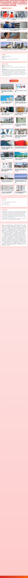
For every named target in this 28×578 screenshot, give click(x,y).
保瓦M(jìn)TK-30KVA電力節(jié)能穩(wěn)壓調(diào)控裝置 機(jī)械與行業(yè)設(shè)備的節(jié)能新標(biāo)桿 (7, 170)
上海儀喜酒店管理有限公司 (6, 8)
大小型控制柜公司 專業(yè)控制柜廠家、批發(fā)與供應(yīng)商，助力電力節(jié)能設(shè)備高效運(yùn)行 (20, 125)
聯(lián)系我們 (4, 198)
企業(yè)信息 (4, 54)
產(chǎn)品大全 (14, 80)
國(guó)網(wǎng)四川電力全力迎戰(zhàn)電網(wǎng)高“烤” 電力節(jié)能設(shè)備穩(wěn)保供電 (21, 170)
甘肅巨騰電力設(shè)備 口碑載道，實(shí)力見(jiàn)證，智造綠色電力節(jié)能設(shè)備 (21, 103)
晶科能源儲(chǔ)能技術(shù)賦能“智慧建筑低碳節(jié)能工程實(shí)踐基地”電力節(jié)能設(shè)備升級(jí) (21, 136)
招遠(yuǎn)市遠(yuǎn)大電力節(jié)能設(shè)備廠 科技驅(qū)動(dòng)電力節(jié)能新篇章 (7, 91)
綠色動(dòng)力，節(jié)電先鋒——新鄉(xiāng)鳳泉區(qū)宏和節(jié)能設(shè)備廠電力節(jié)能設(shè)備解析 (7, 148)
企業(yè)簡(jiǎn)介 (5, 209)
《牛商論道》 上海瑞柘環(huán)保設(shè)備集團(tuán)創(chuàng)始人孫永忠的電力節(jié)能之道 (7, 136)
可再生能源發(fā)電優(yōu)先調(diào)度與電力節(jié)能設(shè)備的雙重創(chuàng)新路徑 (21, 181)
